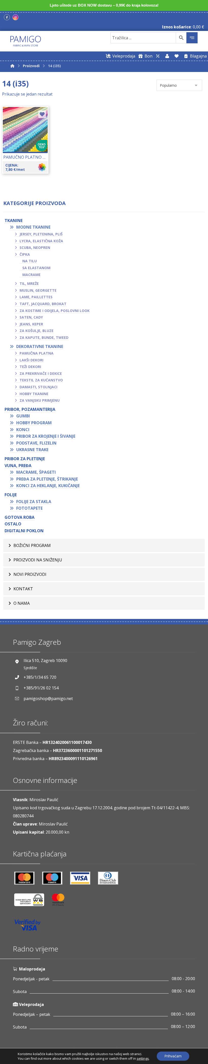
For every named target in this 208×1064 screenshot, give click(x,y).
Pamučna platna (37, 353)
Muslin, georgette (38, 290)
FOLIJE (11, 495)
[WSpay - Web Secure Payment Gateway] (31, 901)
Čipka (25, 254)
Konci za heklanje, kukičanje (48, 485)
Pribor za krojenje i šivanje (45, 436)
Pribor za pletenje (25, 459)
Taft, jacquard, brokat (43, 303)
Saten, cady (31, 317)
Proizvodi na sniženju (37, 560)
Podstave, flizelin (36, 443)
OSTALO (13, 524)
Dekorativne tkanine (39, 346)
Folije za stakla (33, 501)
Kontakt (23, 589)
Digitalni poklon (24, 531)
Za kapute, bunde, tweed (44, 337)
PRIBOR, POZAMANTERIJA (30, 409)
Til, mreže (29, 283)
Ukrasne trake (32, 449)
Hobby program (34, 423)
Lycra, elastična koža (41, 241)
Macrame (31, 274)
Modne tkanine (33, 227)
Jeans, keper (31, 324)
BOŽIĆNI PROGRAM (32, 545)
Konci (22, 429)
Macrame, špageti (36, 472)
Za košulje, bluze (37, 330)
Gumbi (23, 416)
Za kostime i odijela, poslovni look (55, 310)
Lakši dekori (31, 360)
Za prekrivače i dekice (41, 373)
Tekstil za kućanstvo (41, 380)
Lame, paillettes (36, 297)
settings (143, 1058)
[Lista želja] (176, 56)
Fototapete (29, 508)
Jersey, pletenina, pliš (41, 234)
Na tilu (29, 261)
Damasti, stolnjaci (38, 386)
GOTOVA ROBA (19, 517)
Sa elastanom (36, 267)
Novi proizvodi (29, 574)
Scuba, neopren (35, 247)
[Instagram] (15, 17)
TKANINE (14, 220)
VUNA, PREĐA (18, 465)
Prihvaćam (173, 1056)
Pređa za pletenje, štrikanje (47, 479)
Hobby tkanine (34, 393)
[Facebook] (7, 17)
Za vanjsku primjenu (40, 400)
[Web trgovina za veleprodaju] (158, 56)
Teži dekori (30, 366)
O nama (21, 603)
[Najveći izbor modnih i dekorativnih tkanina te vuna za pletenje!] (25, 41)
